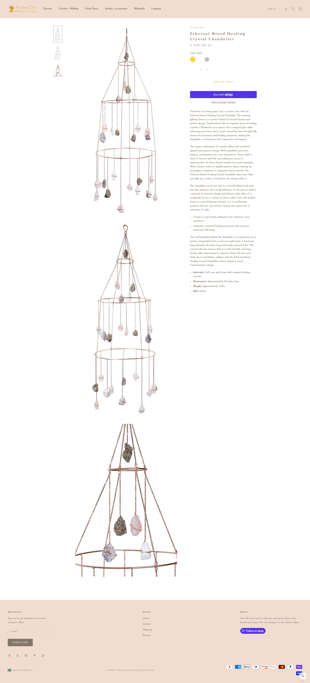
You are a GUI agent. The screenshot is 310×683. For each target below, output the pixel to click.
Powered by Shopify (142, 670)
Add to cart (223, 82)
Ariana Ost (197, 27)
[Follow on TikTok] (43, 655)
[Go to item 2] (57, 53)
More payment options (223, 102)
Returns (147, 635)
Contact (147, 624)
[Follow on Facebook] (9, 655)
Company (156, 9)
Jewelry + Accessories (116, 9)
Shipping (147, 630)
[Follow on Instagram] (26, 655)
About (146, 618)
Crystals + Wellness (69, 9)
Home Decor (91, 9)
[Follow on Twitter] (17, 655)
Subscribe (20, 642)
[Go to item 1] (57, 34)
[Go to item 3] (57, 70)
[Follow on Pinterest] (34, 655)
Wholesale (139, 9)
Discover (47, 9)
